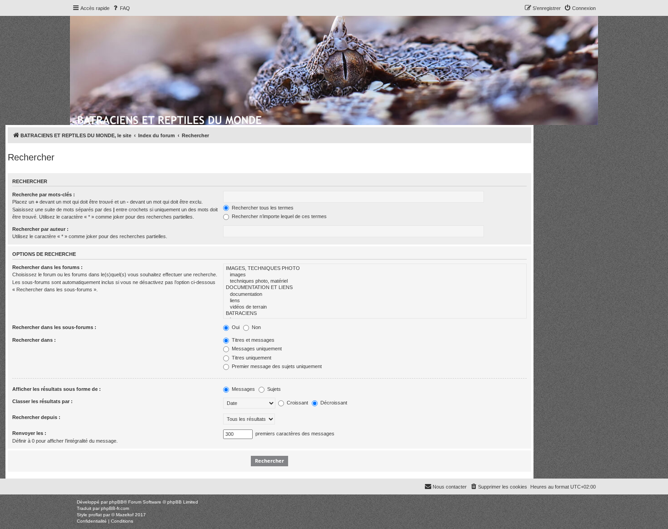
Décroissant (333, 402)
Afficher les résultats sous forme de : (56, 389)
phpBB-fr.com (115, 508)
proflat (95, 514)
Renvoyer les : (29, 433)
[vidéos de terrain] (375, 307)
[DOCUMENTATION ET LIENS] (375, 287)
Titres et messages (252, 340)
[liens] (375, 301)
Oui (234, 327)
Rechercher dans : (34, 340)
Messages (242, 389)
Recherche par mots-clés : (43, 194)
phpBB (116, 501)
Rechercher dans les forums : (47, 267)
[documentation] (375, 294)
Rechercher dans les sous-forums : (54, 327)
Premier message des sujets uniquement (276, 366)
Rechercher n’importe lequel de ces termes (278, 216)
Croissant (296, 402)
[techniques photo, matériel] (375, 281)
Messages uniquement (256, 348)
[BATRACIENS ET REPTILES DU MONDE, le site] (170, 118)
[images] (375, 275)
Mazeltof (125, 514)
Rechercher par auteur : (40, 229)
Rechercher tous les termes (262, 207)
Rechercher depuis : (36, 417)
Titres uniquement (250, 357)
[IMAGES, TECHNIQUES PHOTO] (375, 268)
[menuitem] (121, 8)
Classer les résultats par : (42, 401)
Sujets (273, 389)
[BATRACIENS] (375, 313)
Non (255, 327)
